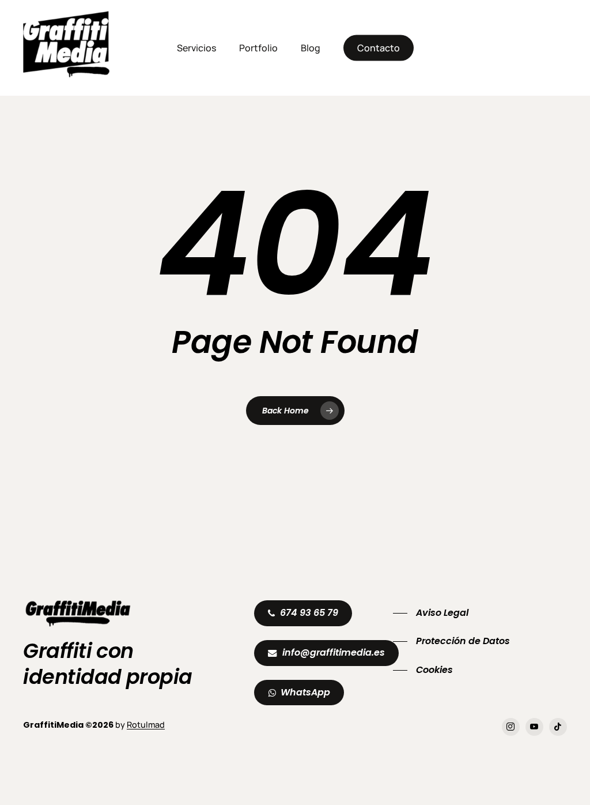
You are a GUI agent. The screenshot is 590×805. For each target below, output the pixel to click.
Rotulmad (146, 724)
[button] (309, 613)
